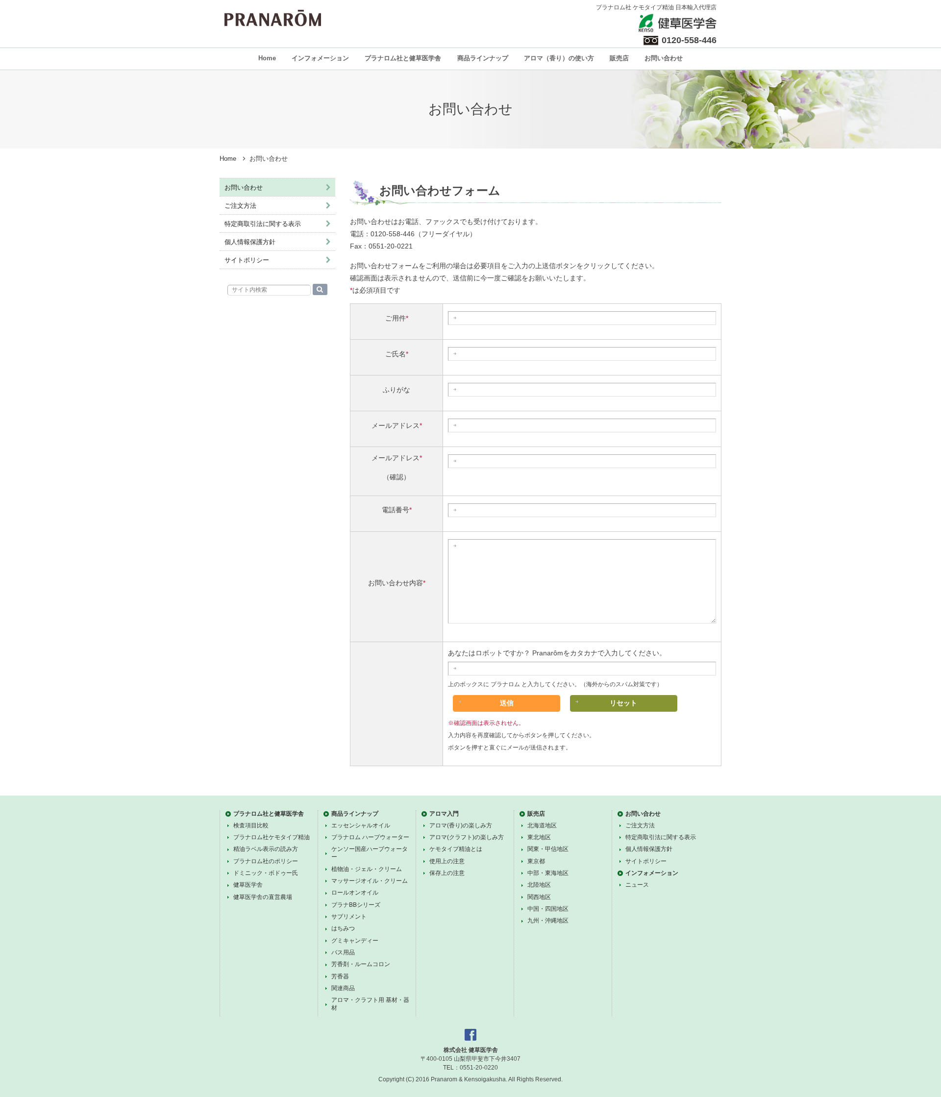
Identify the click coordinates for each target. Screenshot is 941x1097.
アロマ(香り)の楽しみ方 (460, 825)
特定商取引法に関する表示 (262, 223)
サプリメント (349, 916)
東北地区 (539, 837)
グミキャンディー (354, 940)
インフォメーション (320, 58)
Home (267, 58)
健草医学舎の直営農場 (262, 897)
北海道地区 (542, 825)
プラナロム (272, 18)
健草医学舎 (248, 884)
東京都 (536, 861)
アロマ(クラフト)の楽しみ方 (466, 837)
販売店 (619, 58)
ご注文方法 (240, 205)
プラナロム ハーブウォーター (370, 837)
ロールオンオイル (354, 892)
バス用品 (343, 952)
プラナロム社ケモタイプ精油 (271, 837)
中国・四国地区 (548, 908)
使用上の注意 (447, 861)
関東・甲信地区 (548, 849)
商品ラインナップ (482, 58)
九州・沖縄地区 (548, 920)
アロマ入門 (444, 813)
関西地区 (539, 897)
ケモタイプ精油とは (455, 849)
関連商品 (343, 988)
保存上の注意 (447, 873)
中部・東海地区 (548, 873)
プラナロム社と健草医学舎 (403, 58)
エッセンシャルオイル (360, 825)
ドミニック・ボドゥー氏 (265, 873)
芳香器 (340, 976)
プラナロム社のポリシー (265, 861)
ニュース (637, 884)
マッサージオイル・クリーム (369, 880)
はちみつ (343, 928)
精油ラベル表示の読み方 (265, 849)
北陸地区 (539, 884)
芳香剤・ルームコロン (360, 964)
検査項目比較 (251, 825)
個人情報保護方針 (249, 242)
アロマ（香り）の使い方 (559, 58)
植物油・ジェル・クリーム (366, 869)
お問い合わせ (663, 58)
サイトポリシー (246, 260)
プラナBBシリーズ (355, 904)
